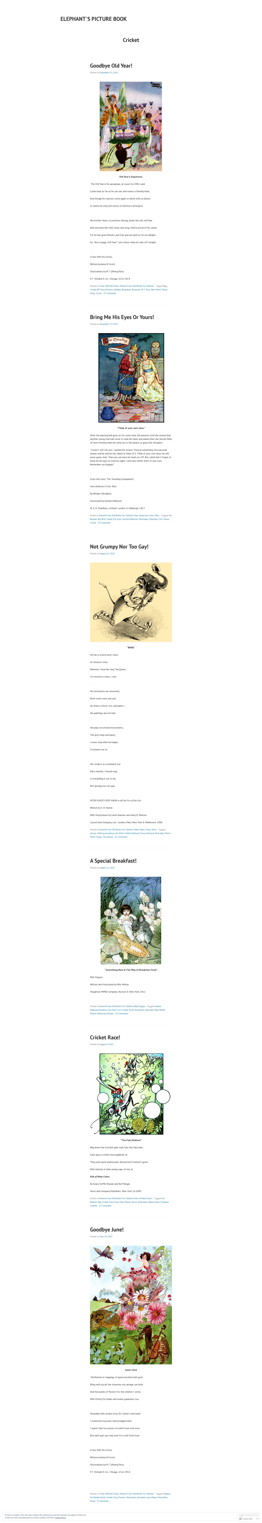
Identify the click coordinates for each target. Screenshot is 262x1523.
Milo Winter (160, 1010)
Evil (114, 519)
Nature (151, 1202)
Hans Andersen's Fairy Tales (146, 515)
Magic (154, 1497)
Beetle (97, 1497)
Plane (164, 289)
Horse (134, 1202)
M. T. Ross (145, 289)
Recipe (110, 1013)
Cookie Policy (60, 1517)
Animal (93, 833)
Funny (142, 833)
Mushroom (102, 1013)
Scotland (164, 1202)
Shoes (166, 519)
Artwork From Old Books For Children (137, 286)
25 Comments (109, 293)
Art (170, 515)
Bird (103, 519)
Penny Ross (163, 1497)
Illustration (126, 289)
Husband (150, 833)
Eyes (119, 519)
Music (167, 833)
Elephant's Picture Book (93, 18)
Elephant (135, 833)
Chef (114, 1010)
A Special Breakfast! (113, 860)
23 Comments (104, 522)
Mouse (93, 1013)
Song (92, 293)
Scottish (93, 1205)
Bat (99, 519)
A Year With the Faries (109, 286)
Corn (119, 1010)
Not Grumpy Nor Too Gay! (119, 546)
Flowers (109, 289)
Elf (98, 289)
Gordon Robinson (130, 519)
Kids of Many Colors (143, 1198)
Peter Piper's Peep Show (145, 829)
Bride (103, 1497)
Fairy (102, 289)
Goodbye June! (107, 1229)
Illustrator (136, 289)
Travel (99, 293)
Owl (161, 519)
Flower (127, 1202)
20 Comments (121, 1013)
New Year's (156, 289)
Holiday (117, 289)
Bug (165, 286)
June (149, 1497)
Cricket (93, 289)
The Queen (108, 836)
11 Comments (105, 1205)
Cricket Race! (105, 1037)
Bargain (93, 519)
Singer (99, 836)
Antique (166, 1493)
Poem (92, 836)
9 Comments (102, 1501)
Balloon (93, 1202)
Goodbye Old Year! (111, 65)
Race (157, 1202)
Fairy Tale (118, 1202)
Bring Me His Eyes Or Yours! (122, 317)
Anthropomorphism (105, 833)
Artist (121, 833)
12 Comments (121, 836)
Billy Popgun (139, 1006)
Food (131, 1010)
